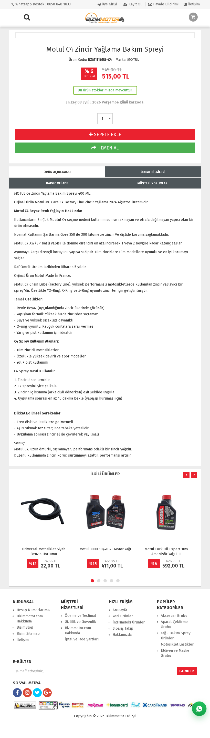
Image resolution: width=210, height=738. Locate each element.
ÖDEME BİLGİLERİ (153, 172)
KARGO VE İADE (57, 183)
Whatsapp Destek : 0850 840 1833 (42, 4)
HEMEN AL (107, 148)
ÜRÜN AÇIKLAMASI (57, 172)
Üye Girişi (109, 4)
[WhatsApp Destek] (199, 708)
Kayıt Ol (135, 4)
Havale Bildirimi (165, 4)
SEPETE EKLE (107, 134)
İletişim (193, 4)
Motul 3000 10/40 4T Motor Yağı (105, 549)
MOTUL (133, 60)
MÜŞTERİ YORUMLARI (153, 183)
